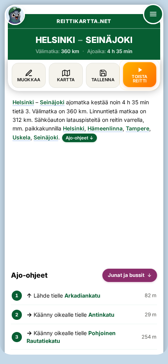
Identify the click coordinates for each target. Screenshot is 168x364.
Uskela (21, 137)
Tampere (137, 128)
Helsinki (23, 102)
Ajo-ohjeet (79, 138)
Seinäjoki (52, 102)
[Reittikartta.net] (15, 15)
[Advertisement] (84, 202)
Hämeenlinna (105, 128)
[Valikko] (153, 14)
